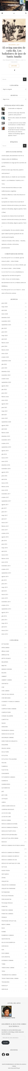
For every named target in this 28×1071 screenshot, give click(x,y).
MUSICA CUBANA (6, 820)
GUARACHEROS (6, 784)
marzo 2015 (5, 594)
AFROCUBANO (5, 647)
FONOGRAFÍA (5, 773)
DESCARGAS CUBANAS (8, 737)
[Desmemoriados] (14, 5)
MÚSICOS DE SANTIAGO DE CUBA (11, 863)
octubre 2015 (5, 569)
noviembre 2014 (6, 601)
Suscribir (5, 1042)
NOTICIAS (4, 867)
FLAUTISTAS (5, 770)
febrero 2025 (5, 342)
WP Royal (17, 1068)
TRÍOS (3, 971)
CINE (3, 687)
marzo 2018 (5, 483)
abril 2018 (4, 479)
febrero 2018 (5, 486)
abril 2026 (4, 310)
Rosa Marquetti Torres (8, 60)
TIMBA (3, 964)
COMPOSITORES (6, 712)
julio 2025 (4, 328)
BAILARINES (12, 44)
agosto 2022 (5, 386)
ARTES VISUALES (6, 658)
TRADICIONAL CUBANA (8, 967)
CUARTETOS (5, 719)
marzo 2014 (5, 630)
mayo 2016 (5, 547)
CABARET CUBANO (7, 680)
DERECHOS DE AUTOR (8, 734)
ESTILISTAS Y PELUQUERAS (9, 759)
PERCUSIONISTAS (6, 899)
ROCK (3, 928)
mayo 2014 (5, 623)
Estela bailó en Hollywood (15, 108)
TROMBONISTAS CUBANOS (9, 975)
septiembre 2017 (6, 501)
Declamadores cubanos (8, 730)
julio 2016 (4, 540)
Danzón (4, 723)
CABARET (4, 676)
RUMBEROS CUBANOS (8, 935)
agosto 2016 (5, 537)
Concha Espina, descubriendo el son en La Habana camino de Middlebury (14, 282)
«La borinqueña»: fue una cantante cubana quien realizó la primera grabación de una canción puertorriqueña (13, 233)
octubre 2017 (5, 497)
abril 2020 (4, 429)
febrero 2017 (5, 526)
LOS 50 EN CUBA (6, 813)
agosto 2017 (5, 504)
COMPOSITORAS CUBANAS (9, 708)
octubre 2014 (5, 605)
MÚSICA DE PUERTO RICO (9, 831)
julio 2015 (4, 580)
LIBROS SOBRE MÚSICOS (8, 806)
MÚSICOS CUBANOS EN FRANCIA (10, 852)
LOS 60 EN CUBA (6, 816)
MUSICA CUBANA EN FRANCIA (10, 827)
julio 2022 (4, 389)
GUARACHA (5, 780)
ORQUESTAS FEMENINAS (8, 888)
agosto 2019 (5, 450)
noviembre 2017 (6, 493)
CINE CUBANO (5, 690)
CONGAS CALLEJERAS (7, 716)
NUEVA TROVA (6, 870)
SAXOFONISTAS (6, 939)
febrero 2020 (5, 432)
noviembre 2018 (6, 468)
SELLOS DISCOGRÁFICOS (8, 942)
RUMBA (4, 931)
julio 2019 (4, 454)
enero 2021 (5, 418)
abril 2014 (4, 627)
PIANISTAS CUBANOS (7, 913)
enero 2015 (5, 598)
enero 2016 (5, 562)
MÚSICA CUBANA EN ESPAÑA (9, 824)
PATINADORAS (6, 892)
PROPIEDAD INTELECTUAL (9, 921)
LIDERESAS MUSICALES (8, 809)
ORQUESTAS (5, 881)
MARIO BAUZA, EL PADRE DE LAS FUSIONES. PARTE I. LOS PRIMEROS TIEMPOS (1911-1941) (14, 180)
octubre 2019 (5, 443)
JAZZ (18, 44)
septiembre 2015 (6, 573)
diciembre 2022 (6, 371)
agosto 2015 (5, 576)
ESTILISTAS (5, 755)
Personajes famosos (7, 903)
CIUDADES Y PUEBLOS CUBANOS (11, 701)
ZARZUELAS (5, 989)
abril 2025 (4, 339)
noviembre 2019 (6, 440)
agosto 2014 (5, 612)
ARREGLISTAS (5, 654)
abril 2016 (4, 551)
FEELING (4, 762)
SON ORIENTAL (6, 957)
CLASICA (4, 705)
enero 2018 (5, 490)
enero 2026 (5, 314)
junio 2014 (4, 619)
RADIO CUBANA (6, 924)
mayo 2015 (5, 587)
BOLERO (4, 672)
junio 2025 (4, 332)
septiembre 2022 (6, 382)
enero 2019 (5, 461)
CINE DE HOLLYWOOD (8, 694)
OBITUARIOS (5, 874)
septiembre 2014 (6, 609)
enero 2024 (5, 353)
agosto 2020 (5, 425)
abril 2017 (4, 519)
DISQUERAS (5, 744)
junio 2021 (4, 407)
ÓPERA (3, 877)
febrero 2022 (5, 396)
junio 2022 (4, 393)
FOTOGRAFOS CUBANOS (8, 777)
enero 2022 (5, 400)
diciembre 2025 (6, 317)
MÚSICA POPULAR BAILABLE (9, 834)
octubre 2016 (5, 533)
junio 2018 (4, 476)
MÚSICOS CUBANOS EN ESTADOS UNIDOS (13, 845)
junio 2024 (4, 346)
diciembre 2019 (6, 436)
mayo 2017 (5, 515)
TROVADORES (5, 982)
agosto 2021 (5, 404)
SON (3, 949)
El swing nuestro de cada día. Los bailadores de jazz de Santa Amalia (14, 52)
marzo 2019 (5, 458)
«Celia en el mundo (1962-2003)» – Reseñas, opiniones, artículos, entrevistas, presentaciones (14, 244)
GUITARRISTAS (6, 788)
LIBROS (4, 802)
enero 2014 (5, 634)
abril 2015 (4, 591)
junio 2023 (4, 368)
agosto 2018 (5, 472)
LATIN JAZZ (5, 798)
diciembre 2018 (6, 465)
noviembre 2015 (6, 565)
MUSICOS (4, 842)
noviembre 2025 (6, 321)
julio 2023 (4, 364)
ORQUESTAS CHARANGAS (9, 885)
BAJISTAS (4, 665)
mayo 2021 (5, 411)
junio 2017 (4, 511)
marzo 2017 (5, 522)
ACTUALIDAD (5, 644)
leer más (14, 65)
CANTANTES (5, 683)
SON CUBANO (5, 953)
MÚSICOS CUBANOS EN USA (9, 859)
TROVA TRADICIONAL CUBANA (10, 978)
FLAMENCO (5, 766)
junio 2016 (4, 544)
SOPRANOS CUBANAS (7, 960)
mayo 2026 (5, 306)
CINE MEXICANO (6, 698)
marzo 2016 (5, 555)
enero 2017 (5, 529)
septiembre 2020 (6, 422)
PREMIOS (4, 917)
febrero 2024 (5, 350)
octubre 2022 (5, 378)
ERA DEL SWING (6, 748)
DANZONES (5, 726)
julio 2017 (4, 508)
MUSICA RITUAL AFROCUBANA (10, 838)
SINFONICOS (5, 946)
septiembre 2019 (6, 447)
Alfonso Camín (5, 651)
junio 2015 (4, 583)
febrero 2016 (5, 558)
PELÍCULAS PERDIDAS (8, 895)
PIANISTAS (4, 906)
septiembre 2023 (6, 360)
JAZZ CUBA (4, 795)
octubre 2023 (5, 357)
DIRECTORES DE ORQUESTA (9, 741)
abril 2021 (4, 414)
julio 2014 (4, 616)
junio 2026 (4, 303)
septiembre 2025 (6, 324)
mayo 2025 (5, 335)
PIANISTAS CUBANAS (7, 910)
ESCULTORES (5, 752)
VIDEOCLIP (5, 985)
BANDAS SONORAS (7, 669)
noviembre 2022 (6, 375)
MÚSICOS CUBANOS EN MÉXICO (10, 856)
